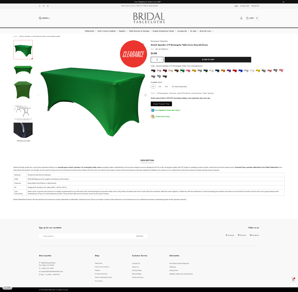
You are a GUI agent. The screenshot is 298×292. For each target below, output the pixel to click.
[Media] (143, 44)
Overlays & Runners (101, 274)
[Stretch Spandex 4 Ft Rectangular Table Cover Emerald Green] (91, 95)
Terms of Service (137, 277)
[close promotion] (283, 1)
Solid (204, 93)
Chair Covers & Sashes (102, 267)
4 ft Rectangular (162, 93)
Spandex (210, 93)
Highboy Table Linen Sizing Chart (181, 274)
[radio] (153, 70)
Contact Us (136, 263)
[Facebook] (40, 6)
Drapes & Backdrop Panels (103, 277)
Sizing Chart (173, 270)
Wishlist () (255, 6)
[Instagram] (48, 6)
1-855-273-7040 (140, 6)
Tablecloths (98, 263)
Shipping (172, 267)
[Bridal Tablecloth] (149, 18)
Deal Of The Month (183, 93)
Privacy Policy (137, 270)
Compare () (244, 6)
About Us (135, 267)
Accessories (99, 281)
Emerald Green (196, 93)
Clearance (172, 93)
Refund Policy (137, 274)
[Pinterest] (44, 6)
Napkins (97, 270)
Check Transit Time (161, 104)
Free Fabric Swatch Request (179, 263)
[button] (38, 95)
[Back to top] (293, 284)
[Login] (243, 18)
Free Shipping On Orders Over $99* (147, 2)
